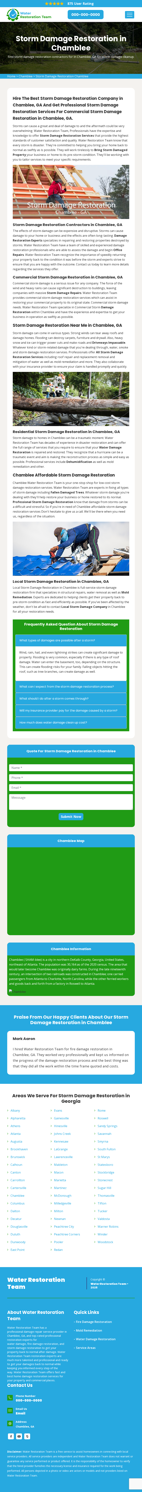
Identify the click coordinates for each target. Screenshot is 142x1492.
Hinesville (60, 1126)
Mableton (60, 1165)
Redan (58, 1250)
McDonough (62, 1196)
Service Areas (86, 1348)
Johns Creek (62, 1134)
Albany (15, 1111)
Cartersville (18, 1188)
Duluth (15, 1234)
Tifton (102, 1203)
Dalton (15, 1211)
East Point (18, 1250)
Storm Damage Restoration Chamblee (62, 76)
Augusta (16, 1141)
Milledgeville (62, 1203)
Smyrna (103, 1141)
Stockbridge (106, 1172)
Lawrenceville (63, 1157)
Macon (58, 1172)
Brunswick (18, 1157)
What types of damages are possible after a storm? (57, 640)
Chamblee (26, 76)
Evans (58, 1111)
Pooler (58, 1242)
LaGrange (61, 1149)
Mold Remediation (89, 1330)
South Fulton (107, 1149)
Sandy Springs (107, 1126)
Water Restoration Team (36, 1283)
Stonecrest (105, 1180)
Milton (58, 1211)
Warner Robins (108, 1227)
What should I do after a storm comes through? (54, 698)
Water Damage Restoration (96, 1339)
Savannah (104, 1134)
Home (11, 76)
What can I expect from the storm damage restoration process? (66, 686)
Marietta (60, 1180)
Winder (103, 1234)
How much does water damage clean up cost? (53, 722)
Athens (15, 1126)
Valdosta (104, 1219)
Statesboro (105, 1165)
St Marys (104, 1157)
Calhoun (16, 1165)
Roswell (103, 1118)
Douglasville (19, 1227)
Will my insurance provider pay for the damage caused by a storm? (68, 710)
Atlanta (16, 1134)
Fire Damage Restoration (94, 1322)
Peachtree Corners (67, 1234)
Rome (102, 1111)
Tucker (102, 1211)
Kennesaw (61, 1141)
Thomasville (106, 1196)
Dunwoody (18, 1242)
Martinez (60, 1188)
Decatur (16, 1219)
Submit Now (71, 816)
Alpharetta (18, 1118)
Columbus (18, 1203)
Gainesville (61, 1118)
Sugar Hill (104, 1188)
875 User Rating (80, 3)
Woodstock (105, 1242)
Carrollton (18, 1180)
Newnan (60, 1219)
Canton (16, 1172)
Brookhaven (19, 1149)
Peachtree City (64, 1227)
